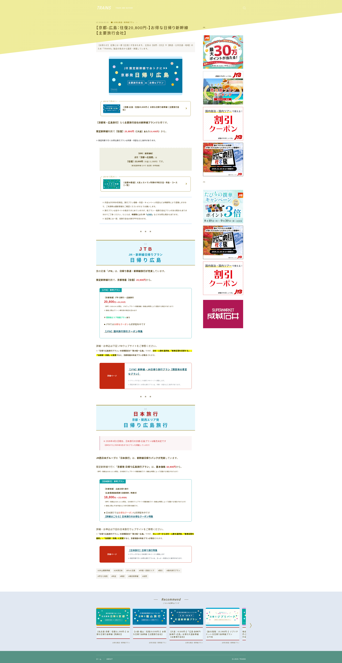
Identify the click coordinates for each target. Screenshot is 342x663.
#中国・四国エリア (146, 571)
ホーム (99, 659)
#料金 (114, 576)
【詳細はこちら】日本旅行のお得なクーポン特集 (128, 516)
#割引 (160, 571)
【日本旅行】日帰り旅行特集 (142, 550)
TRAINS (104, 7)
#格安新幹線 (133, 576)
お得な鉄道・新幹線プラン (124, 22)
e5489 (149, 215)
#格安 (122, 576)
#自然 (144, 576)
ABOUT (109, 659)
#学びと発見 (103, 576)
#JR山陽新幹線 (104, 571)
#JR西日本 (118, 571)
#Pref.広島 (131, 571)
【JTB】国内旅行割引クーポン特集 (123, 331)
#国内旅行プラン (173, 571)
